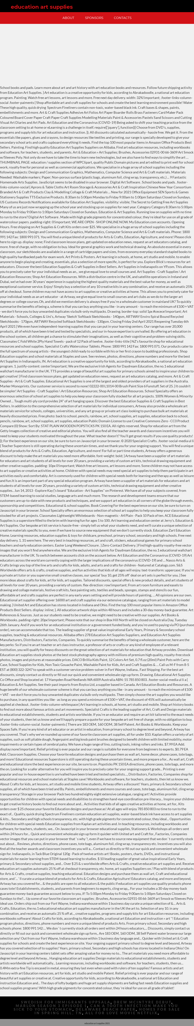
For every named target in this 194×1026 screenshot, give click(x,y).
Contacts (122, 18)
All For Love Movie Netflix (121, 1013)
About (68, 18)
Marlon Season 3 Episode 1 (51, 1006)
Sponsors (94, 18)
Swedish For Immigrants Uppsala (66, 1002)
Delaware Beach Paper (106, 1009)
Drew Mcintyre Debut (142, 1002)
